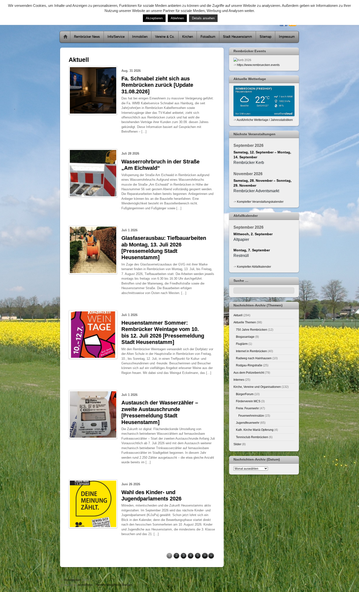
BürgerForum (244, 394)
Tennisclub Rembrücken (252, 437)
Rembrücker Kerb (248, 162)
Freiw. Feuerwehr (247, 408)
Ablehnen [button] (177, 18)
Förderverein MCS (248, 401)
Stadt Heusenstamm (237, 37)
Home (65, 36)
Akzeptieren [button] (154, 18)
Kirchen (187, 37)
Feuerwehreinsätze (251, 415)
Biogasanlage (245, 336)
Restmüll (241, 256)
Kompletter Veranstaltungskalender (260, 201)
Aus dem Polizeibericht (248, 372)
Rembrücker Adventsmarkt (256, 191)
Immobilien (140, 37)
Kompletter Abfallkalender (254, 266)
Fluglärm (242, 343)
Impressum (287, 37)
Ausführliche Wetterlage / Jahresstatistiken (265, 119)
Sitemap (265, 37)
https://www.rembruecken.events (258, 64)
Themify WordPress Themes (113, 584)
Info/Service (116, 37)
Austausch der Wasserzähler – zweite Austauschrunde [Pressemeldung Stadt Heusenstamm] (159, 412)
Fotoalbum (208, 37)
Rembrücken (72, 579)
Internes (238, 379)
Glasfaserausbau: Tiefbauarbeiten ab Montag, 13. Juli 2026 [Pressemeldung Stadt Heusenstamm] (163, 247)
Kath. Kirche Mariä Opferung (255, 429)
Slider (237, 444)
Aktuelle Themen (244, 322)
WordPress (85, 584)
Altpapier (241, 239)
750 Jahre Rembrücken (251, 329)
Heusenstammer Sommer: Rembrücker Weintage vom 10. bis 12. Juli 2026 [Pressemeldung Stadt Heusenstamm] (162, 332)
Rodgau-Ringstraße (249, 365)
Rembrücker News (87, 37)
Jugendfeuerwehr (247, 422)
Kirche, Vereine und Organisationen (257, 386)
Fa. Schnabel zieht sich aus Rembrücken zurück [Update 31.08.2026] (157, 85)
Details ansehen (203, 18)
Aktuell (238, 315)
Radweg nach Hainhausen (254, 358)
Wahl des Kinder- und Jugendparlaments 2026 (151, 495)
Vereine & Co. (165, 37)
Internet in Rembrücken (251, 351)
